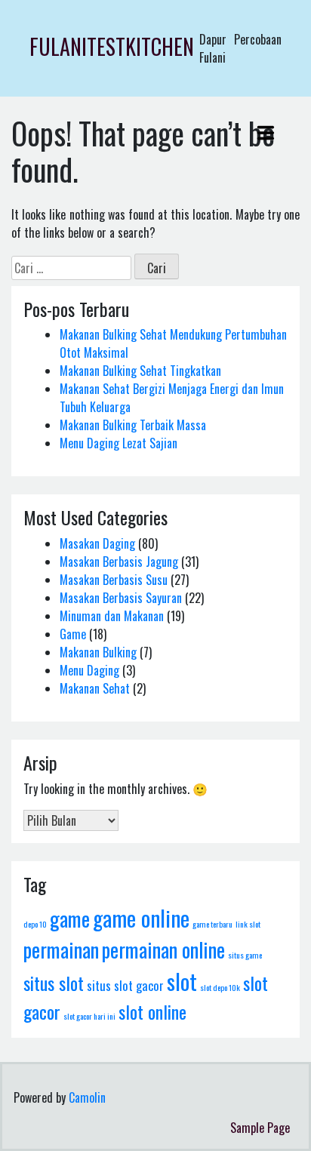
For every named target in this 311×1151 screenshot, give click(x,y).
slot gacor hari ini (89, 1016)
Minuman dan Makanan (112, 616)
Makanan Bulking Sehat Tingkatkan (140, 371)
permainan (61, 949)
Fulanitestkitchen (111, 46)
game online (141, 917)
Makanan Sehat (95, 688)
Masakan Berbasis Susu (114, 580)
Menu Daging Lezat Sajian (118, 443)
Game (73, 634)
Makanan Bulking (98, 652)
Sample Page (260, 1128)
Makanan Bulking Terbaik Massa (133, 425)
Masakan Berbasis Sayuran (121, 598)
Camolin (87, 1097)
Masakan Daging (97, 543)
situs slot (53, 982)
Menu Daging (89, 670)
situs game (245, 955)
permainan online (163, 949)
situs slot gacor (125, 985)
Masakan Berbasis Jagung (119, 561)
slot (182, 981)
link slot (248, 924)
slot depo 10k (220, 987)
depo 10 (35, 924)
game (70, 918)
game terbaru (212, 924)
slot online (152, 1011)
